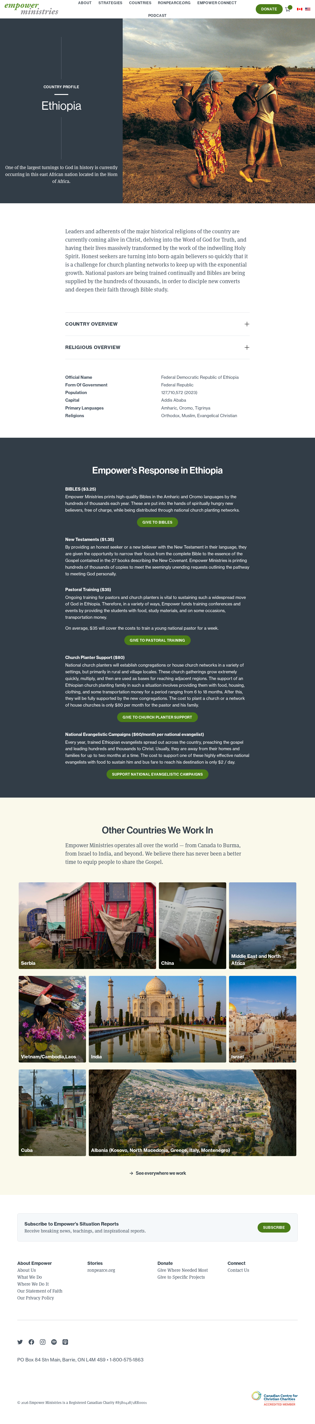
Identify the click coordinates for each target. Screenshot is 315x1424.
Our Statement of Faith (39, 1291)
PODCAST (157, 15)
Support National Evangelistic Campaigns (157, 774)
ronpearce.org (101, 1270)
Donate (269, 9)
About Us (26, 1270)
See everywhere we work (161, 1173)
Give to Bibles (157, 522)
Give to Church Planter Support (157, 717)
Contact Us (238, 1270)
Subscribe (274, 1227)
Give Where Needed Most (183, 1270)
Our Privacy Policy (35, 1298)
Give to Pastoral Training (157, 640)
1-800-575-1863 (126, 1360)
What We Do (29, 1277)
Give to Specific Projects (181, 1277)
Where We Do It (33, 1284)
